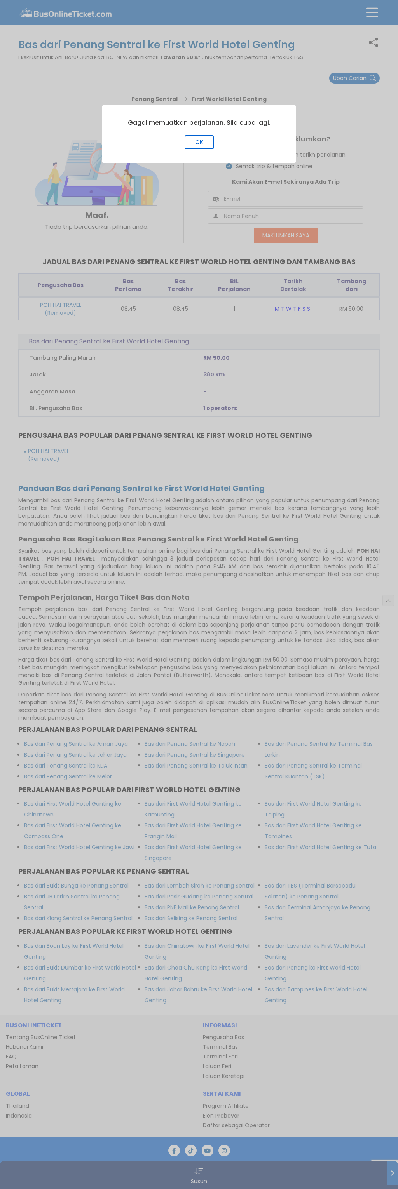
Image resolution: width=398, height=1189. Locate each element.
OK (199, 142)
